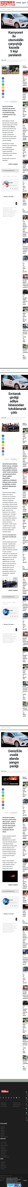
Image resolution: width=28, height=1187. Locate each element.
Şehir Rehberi (4, 1155)
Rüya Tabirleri (4, 1167)
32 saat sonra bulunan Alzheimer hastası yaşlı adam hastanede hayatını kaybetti (25, 131)
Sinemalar (3, 1152)
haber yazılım (3, 1183)
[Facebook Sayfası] (1, 1097)
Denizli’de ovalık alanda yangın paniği (25, 96)
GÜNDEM (18, 2)
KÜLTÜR (2, 1135)
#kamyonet (14, 176)
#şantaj (4, 602)
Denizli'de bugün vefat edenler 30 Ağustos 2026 (25, 111)
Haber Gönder (16, 1106)
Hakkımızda (3, 1103)
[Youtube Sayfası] (9, 1097)
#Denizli (9, 602)
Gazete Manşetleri (5, 1157)
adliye (14, 535)
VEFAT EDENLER (4, 1136)
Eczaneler (3, 1147)
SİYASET (3, 1132)
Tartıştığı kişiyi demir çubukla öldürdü (25, 201)
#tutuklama (5, 604)
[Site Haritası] (17, 1097)
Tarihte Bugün (4, 1150)
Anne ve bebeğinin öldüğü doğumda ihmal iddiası (25, 299)
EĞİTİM (2, 1133)
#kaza (4, 176)
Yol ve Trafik (3, 1143)
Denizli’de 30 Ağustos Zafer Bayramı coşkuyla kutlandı (25, 80)
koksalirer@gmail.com (11, 185)
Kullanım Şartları (16, 1103)
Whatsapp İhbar (16, 1104)
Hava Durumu (4, 1142)
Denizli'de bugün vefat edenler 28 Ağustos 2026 (25, 152)
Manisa (13, 126)
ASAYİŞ (8, 9)
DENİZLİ (8, 727)
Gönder (16, 203)
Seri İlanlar (3, 1153)
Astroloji (2, 1168)
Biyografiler (3, 1165)
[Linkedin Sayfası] (12, 1097)
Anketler (3, 1163)
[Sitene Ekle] (20, 1097)
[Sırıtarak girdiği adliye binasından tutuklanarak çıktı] (10, 427)
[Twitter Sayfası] (4, 1097)
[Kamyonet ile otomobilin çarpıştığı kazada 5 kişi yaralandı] (10, 69)
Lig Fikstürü (3, 1148)
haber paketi (3, 1182)
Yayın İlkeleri (3, 1104)
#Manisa (9, 176)
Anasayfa (3, 9)
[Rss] (15, 1097)
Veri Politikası (4, 1106)
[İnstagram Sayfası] (7, 1097)
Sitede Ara (3, 1162)
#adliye (14, 602)
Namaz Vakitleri (4, 1145)
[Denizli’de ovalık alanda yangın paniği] (10, 780)
